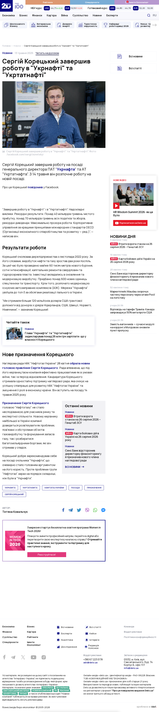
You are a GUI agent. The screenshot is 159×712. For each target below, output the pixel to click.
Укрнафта (66, 169)
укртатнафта (30, 487)
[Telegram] (70, 510)
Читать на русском (47, 53)
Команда (129, 626)
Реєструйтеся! (47, 554)
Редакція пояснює (93, 646)
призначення (94, 487)
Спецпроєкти (92, 2)
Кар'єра (52, 15)
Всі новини (72, 467)
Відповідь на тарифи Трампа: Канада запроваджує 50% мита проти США (132, 311)
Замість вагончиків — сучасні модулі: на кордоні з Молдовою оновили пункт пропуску (132, 327)
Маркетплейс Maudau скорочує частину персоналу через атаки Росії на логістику (132, 294)
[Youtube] (33, 657)
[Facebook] (63, 510)
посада (75, 487)
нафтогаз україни (54, 487)
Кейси (92, 633)
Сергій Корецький (14, 494)
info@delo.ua (131, 668)
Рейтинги (48, 2)
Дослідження (69, 647)
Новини (97, 15)
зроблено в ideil (146, 707)
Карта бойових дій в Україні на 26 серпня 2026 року (82, 437)
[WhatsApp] (95, 510)
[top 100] (19, 6)
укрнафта (10, 487)
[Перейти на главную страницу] (6, 6)
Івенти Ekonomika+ (34, 644)
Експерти (112, 15)
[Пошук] (148, 15)
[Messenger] (103, 510)
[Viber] (87, 510)
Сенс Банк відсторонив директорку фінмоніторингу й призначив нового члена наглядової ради (83, 455)
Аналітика (67, 640)
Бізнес (23, 15)
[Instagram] (44, 657)
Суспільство (80, 15)
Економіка (8, 15)
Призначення (25, 403)
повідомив (35, 187)
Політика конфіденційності (140, 637)
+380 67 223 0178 (93, 659)
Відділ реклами (133, 631)
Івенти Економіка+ (136, 2)
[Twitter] (79, 510)
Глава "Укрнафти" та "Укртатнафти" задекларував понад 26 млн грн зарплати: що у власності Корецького (55, 336)
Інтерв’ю (94, 640)
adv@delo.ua (90, 662)
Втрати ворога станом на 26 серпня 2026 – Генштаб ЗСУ (83, 419)
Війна (64, 15)
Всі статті (135, 68)
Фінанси (37, 15)
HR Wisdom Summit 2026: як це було (133, 213)
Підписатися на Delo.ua (132, 222)
